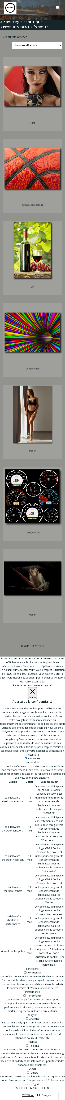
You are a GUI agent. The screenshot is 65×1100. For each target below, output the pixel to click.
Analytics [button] (32, 1015)
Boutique (14, 22)
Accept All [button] (46, 685)
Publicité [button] (32, 1041)
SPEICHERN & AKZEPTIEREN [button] (32, 1088)
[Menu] (58, 8)
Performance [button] (32, 991)
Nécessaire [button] (32, 754)
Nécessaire (34, 758)
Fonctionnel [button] (32, 968)
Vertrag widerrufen (32, 1095)
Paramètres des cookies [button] (26, 685)
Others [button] (32, 1068)
